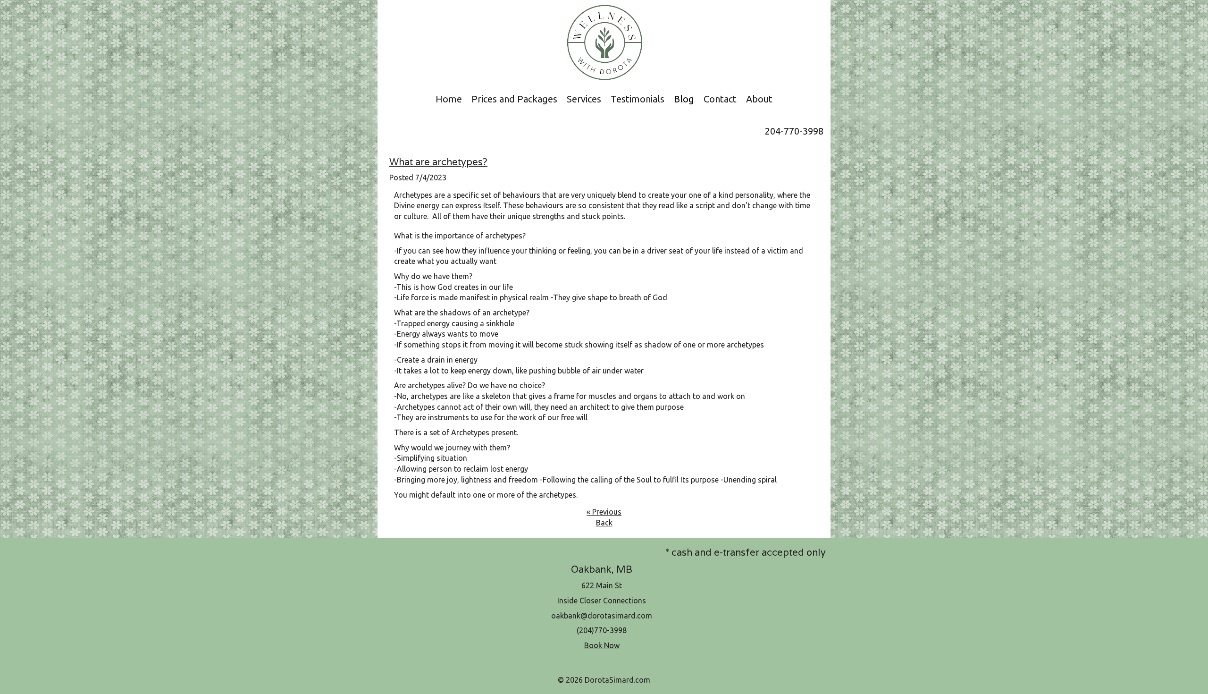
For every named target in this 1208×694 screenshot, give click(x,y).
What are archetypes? (438, 162)
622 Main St (601, 585)
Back (604, 522)
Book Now (602, 645)
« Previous (604, 512)
